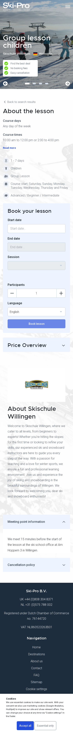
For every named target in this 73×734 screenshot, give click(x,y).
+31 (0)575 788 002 (38, 605)
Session (13, 257)
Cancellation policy (21, 565)
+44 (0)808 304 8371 (39, 599)
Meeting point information (26, 522)
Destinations (36, 654)
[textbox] (36, 263)
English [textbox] (14, 312)
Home (36, 647)
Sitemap (36, 682)
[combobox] (36, 265)
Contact (36, 668)
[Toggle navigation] (67, 6)
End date (14, 238)
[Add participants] (60, 293)
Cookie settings (36, 689)
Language (15, 303)
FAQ (36, 675)
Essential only (45, 725)
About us (37, 661)
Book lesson (37, 323)
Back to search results (21, 102)
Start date (14, 220)
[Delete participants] (12, 293)
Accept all (25, 725)
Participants (16, 285)
